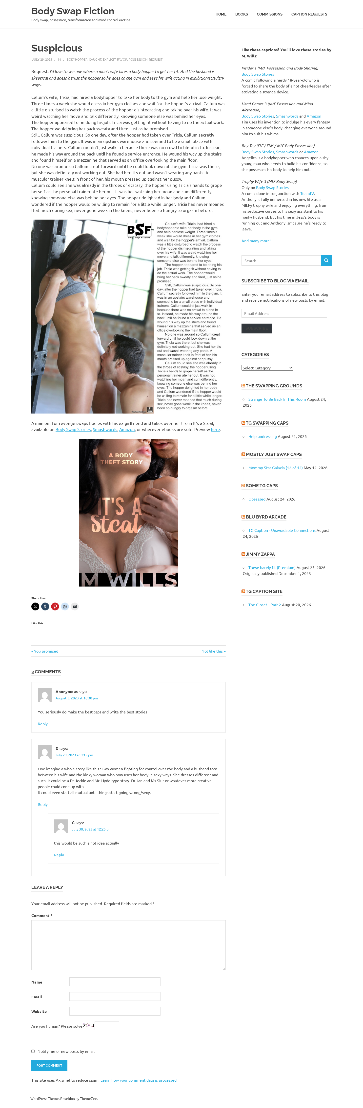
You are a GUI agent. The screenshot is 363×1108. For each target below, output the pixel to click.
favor (122, 59)
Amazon (127, 429)
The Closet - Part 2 (264, 604)
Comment (41, 915)
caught (95, 59)
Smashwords (105, 429)
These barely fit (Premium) (272, 567)
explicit (109, 59)
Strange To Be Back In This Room (277, 399)
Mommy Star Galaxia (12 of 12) (275, 467)
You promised (46, 650)
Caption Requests (309, 14)
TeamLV (307, 193)
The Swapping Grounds (274, 385)
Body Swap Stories (73, 429)
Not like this (212, 650)
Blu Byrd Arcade (266, 516)
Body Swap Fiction (72, 11)
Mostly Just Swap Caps (274, 454)
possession (138, 59)
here (215, 429)
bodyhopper (77, 59)
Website (39, 1011)
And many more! (256, 240)
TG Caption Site (264, 591)
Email (36, 996)
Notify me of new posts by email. (67, 1051)
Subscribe (256, 328)
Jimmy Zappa (260, 554)
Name (36, 982)
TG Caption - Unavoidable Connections (282, 530)
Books (241, 14)
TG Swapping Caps (267, 423)
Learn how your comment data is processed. (139, 1079)
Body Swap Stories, (258, 151)
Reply (43, 723)
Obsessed (256, 498)
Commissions (269, 14)
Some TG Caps (262, 485)
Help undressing (262, 436)
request (155, 59)
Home (221, 14)
